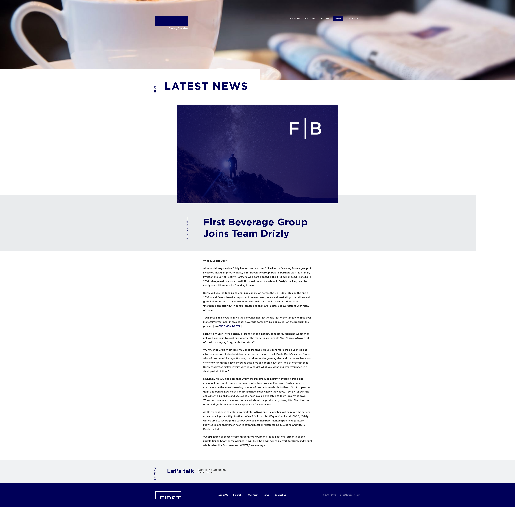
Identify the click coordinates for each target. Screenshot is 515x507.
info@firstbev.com (350, 495)
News (338, 18)
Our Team (325, 18)
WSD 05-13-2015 (229, 326)
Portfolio (310, 18)
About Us (295, 18)
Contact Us (352, 18)
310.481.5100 (329, 495)
